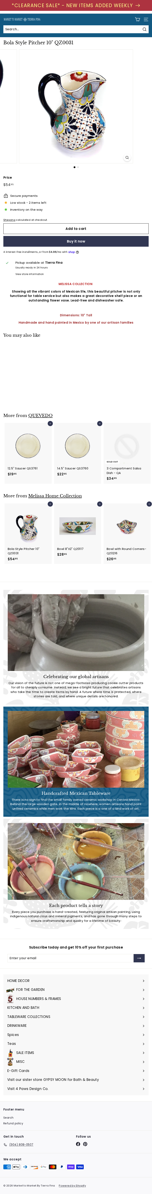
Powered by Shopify (72, 1185)
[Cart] (137, 19)
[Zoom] (127, 157)
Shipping (9, 220)
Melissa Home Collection (55, 495)
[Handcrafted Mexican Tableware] (76, 749)
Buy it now (76, 241)
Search (8, 1118)
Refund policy (13, 1123)
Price (7, 177)
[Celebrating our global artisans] (76, 632)
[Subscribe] (139, 958)
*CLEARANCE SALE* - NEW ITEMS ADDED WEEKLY (72, 5)
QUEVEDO (40, 415)
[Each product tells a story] (76, 861)
